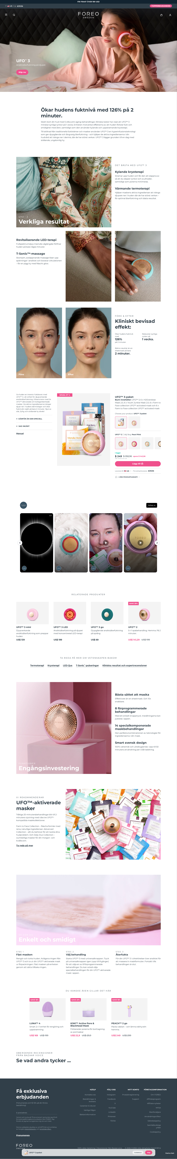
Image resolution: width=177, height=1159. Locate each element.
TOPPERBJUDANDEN (160, 6)
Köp (148, 1152)
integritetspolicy (30, 1129)
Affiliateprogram (154, 1099)
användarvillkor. (45, 1129)
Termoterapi (37, 665)
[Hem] (88, 15)
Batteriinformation (88, 1114)
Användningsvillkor (152, 1116)
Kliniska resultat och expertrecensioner (124, 665)
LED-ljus (67, 665)
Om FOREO (156, 1095)
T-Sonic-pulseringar (87, 665)
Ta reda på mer (24, 845)
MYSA (158, 1108)
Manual (20, 433)
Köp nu (22, 72)
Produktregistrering (130, 1095)
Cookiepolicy (155, 1132)
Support (135, 1099)
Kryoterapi (53, 665)
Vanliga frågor (90, 1110)
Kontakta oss (90, 1095)
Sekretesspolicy (154, 1121)
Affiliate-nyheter (154, 1103)
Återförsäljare (155, 1112)
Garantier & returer (88, 1106)
